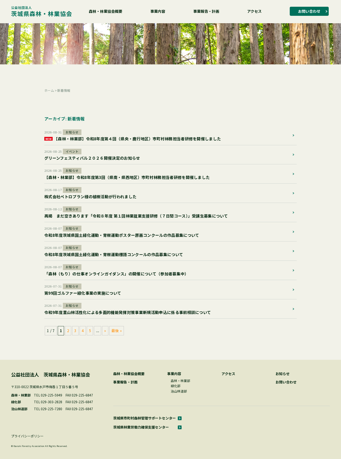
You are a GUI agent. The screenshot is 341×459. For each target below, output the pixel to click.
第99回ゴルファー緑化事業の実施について (82, 293)
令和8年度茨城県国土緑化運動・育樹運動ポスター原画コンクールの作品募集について (121, 235)
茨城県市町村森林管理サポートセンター (144, 418)
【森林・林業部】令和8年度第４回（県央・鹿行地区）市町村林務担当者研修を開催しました (133, 139)
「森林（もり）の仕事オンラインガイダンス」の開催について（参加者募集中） (116, 274)
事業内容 (157, 11)
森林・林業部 (180, 380)
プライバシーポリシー (27, 436)
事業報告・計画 (206, 11)
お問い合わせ (309, 11)
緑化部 (175, 385)
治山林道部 (179, 391)
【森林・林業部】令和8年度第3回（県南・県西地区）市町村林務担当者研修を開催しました (127, 177)
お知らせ (283, 373)
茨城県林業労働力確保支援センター (141, 427)
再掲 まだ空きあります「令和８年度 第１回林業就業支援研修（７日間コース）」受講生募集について (136, 216)
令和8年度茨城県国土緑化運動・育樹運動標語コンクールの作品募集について (113, 254)
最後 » (116, 330)
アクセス (254, 11)
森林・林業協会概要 (105, 11)
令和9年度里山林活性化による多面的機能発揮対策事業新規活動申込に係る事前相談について (127, 312)
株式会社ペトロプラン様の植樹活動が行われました (90, 196)
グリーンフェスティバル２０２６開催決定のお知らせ (92, 158)
